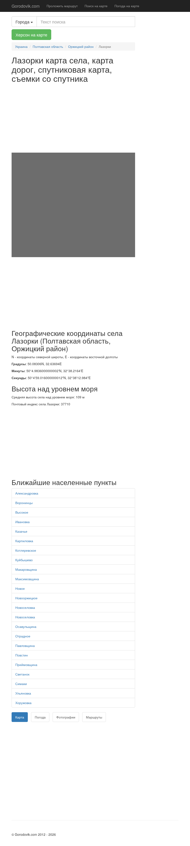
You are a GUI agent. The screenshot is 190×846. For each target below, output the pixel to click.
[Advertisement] (73, 117)
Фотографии (65, 717)
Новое (20, 588)
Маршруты (94, 717)
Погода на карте (126, 5)
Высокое (21, 512)
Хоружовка (23, 702)
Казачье (21, 531)
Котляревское (25, 550)
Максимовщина (27, 579)
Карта (19, 717)
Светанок (22, 674)
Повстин (21, 655)
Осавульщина (25, 626)
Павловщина (25, 645)
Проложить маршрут (62, 5)
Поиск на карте (96, 5)
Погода (40, 717)
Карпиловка (24, 540)
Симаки (21, 683)
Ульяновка (23, 693)
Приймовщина (26, 664)
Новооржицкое (26, 598)
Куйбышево (24, 559)
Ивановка (22, 521)
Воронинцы (24, 502)
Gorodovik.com (26, 6)
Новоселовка (25, 607)
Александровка (26, 493)
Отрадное (22, 636)
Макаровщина (26, 569)
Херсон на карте (31, 35)
